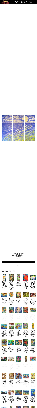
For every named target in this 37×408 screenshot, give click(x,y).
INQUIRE (18, 265)
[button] (23, 1)
